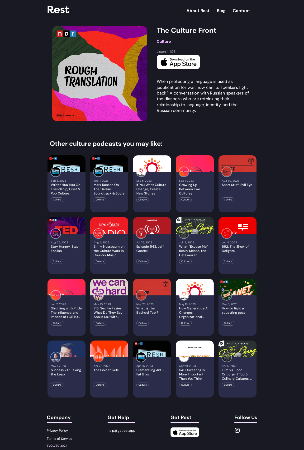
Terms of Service (59, 438)
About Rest (198, 11)
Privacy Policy (57, 430)
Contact (241, 11)
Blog (221, 11)
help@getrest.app (121, 430)
